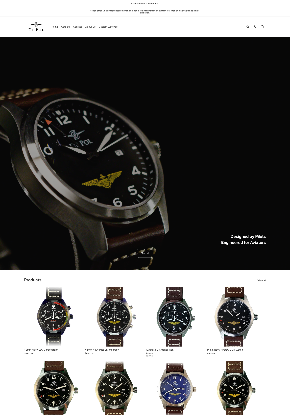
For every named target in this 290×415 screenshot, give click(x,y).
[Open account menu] (254, 26)
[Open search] (247, 26)
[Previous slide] (29, 316)
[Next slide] (79, 316)
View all (261, 280)
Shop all (145, 253)
